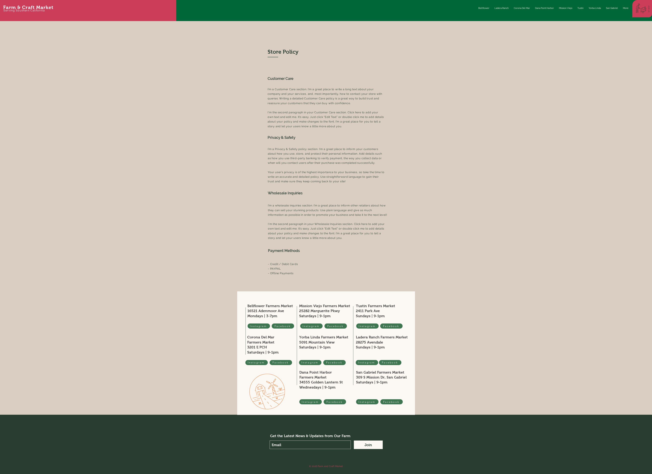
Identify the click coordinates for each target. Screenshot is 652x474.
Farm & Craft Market (28, 7)
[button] (649, 8)
